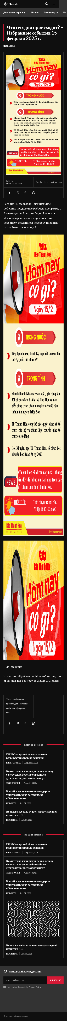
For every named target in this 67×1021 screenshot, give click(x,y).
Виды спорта (13, 763)
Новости (11, 803)
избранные (9, 45)
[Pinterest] (25, 192)
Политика (12, 820)
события (10, 708)
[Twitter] (17, 192)
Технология (13, 783)
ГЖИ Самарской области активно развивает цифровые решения (27, 756)
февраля (20, 708)
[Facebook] (9, 192)
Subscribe (55, 980)
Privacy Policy (35, 987)
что (8, 712)
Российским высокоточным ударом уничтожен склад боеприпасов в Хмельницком (28, 795)
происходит (12, 703)
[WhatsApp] (33, 192)
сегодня (23, 703)
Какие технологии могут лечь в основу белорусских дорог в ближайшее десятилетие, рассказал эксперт (29, 774)
